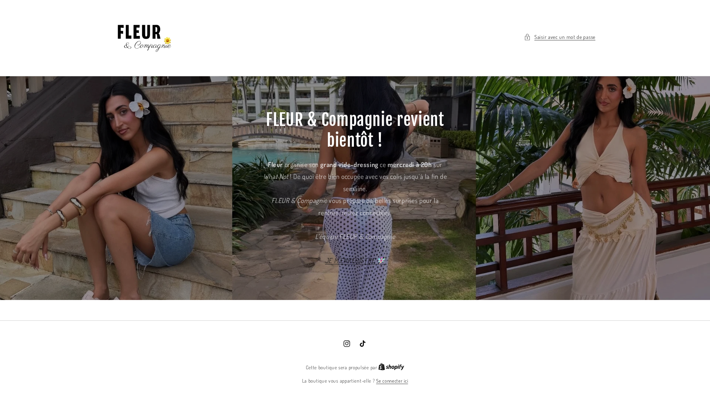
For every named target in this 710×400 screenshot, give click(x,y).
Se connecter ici (392, 381)
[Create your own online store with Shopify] (391, 367)
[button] (559, 36)
